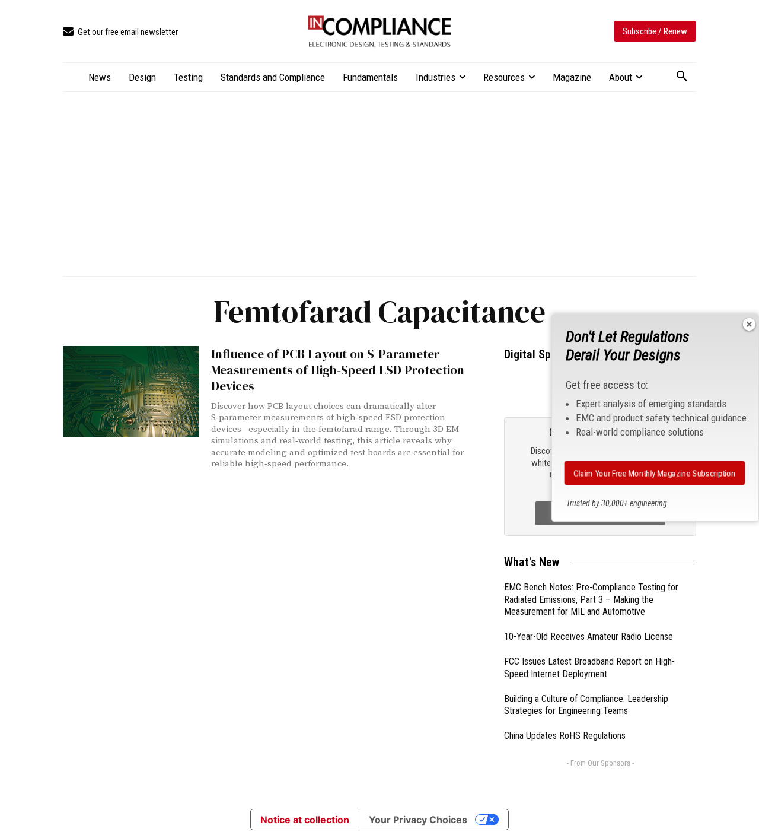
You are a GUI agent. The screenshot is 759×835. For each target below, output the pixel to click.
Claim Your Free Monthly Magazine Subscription (654, 473)
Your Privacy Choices (418, 820)
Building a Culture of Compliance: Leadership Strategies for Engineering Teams (586, 705)
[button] (682, 76)
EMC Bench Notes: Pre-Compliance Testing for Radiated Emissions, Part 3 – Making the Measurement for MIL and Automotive (591, 600)
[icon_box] (120, 32)
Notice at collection (304, 820)
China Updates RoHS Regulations (565, 735)
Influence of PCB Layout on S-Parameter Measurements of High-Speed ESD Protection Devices (337, 370)
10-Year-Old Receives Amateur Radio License (588, 636)
